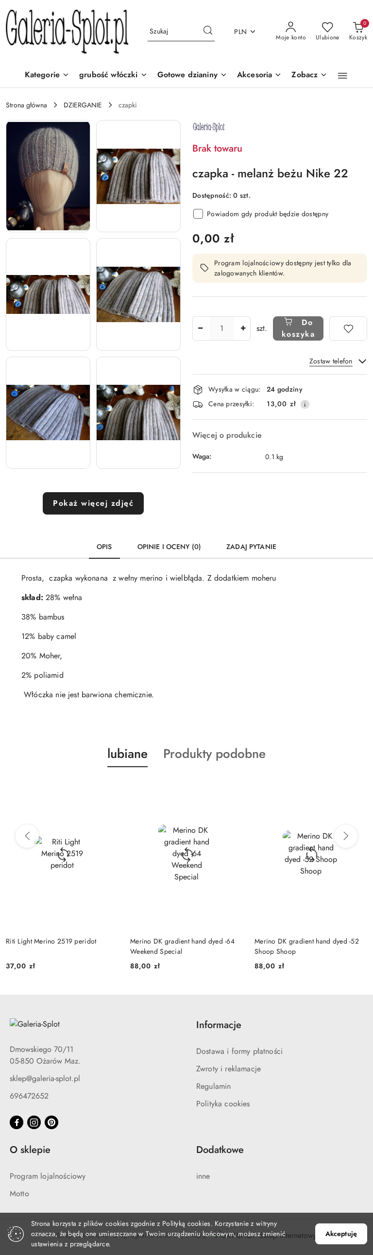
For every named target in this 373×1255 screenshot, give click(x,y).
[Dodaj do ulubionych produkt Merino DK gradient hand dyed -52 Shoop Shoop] (356, 790)
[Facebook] (16, 1122)
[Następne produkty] (346, 836)
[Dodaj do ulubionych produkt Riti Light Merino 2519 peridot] (107, 790)
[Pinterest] (51, 1122)
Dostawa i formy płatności (239, 1051)
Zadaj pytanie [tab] (251, 546)
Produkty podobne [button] (214, 753)
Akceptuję (341, 1233)
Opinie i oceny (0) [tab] (169, 546)
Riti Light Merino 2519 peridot (51, 941)
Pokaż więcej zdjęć (93, 503)
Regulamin (213, 1086)
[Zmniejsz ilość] (200, 328)
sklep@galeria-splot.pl (45, 1078)
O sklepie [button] (30, 1150)
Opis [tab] (104, 546)
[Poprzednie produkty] (27, 836)
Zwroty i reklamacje (228, 1068)
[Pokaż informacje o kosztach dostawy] (305, 404)
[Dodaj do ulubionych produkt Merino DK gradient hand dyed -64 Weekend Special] (231, 790)
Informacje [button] (218, 1025)
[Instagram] (34, 1122)
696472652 (29, 1095)
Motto (19, 1193)
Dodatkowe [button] (220, 1150)
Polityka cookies (223, 1103)
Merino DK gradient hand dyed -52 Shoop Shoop (306, 946)
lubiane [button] (127, 753)
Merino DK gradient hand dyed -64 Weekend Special (182, 946)
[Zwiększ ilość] (243, 328)
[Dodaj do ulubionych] (348, 328)
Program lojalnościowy (47, 1176)
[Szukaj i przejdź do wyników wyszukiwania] (208, 31)
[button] (309, 75)
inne (203, 1176)
